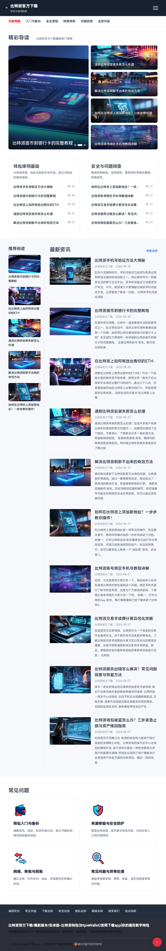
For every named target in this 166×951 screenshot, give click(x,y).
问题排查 (87, 21)
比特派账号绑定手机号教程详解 (112, 196)
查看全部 (152, 250)
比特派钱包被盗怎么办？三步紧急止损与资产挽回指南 (116, 223)
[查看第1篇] (75, 145)
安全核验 (52, 21)
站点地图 (130, 911)
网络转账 (69, 21)
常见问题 (30, 911)
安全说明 (64, 911)
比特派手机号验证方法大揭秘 (33, 187)
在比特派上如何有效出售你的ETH (36, 205)
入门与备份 (33, 21)
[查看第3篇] (85, 145)
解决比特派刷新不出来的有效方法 (36, 223)
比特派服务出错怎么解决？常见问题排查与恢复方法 (116, 214)
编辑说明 (97, 911)
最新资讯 (14, 911)
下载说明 (47, 911)
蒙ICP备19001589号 (90, 944)
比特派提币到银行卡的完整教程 (34, 196)
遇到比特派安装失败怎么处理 (33, 214)
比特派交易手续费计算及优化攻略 (114, 205)
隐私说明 (80, 911)
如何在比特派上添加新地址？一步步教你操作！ (116, 187)
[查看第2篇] (80, 145)
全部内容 (104, 21)
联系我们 (114, 911)
